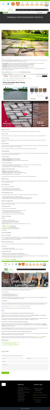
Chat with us (12, 10)
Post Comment (5, 372)
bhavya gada (4, 58)
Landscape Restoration (21, 399)
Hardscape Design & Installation (23, 387)
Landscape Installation (21, 397)
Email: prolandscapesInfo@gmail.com (41, 394)
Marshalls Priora (15, 72)
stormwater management (38, 336)
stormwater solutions (16, 293)
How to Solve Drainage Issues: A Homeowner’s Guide (10, 342)
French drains (7, 225)
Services (26, 9)
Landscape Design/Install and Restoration (24, 389)
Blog (34, 9)
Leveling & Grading (21, 393)
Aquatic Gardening (20, 390)
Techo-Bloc (37, 288)
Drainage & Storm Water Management (23, 392)
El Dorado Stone (43, 288)
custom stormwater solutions (14, 306)
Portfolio (23, 9)
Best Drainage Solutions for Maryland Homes (9, 343)
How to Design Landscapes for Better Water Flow (10, 345)
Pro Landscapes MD (32, 68)
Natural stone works (21, 400)
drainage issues (21, 237)
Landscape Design (20, 396)
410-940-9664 (45, 12)
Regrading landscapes (5, 226)
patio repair (3, 238)
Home (17, 9)
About (20, 9)
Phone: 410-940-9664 (38, 392)
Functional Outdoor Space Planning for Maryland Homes (11, 344)
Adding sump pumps (5, 227)
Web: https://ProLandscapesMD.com (41, 397)
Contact (31, 9)
